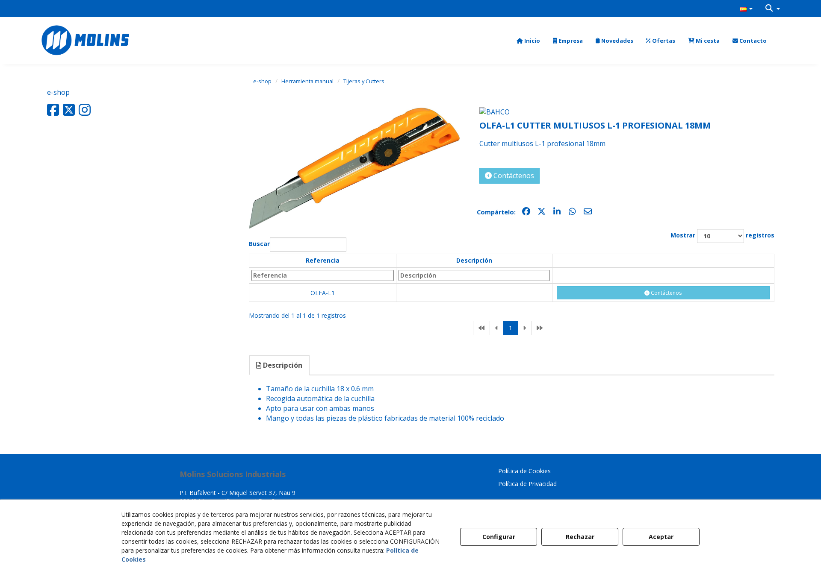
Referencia (323, 260)
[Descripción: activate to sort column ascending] (474, 275)
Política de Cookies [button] (524, 471)
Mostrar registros (722, 235)
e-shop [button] (58, 92)
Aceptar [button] (661, 537)
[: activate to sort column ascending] (663, 261)
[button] (746, 8)
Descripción (474, 260)
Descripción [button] (281, 365)
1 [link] (510, 328)
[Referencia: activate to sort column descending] (322, 275)
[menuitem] (746, 8)
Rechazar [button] (580, 537)
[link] (481, 328)
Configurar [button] (498, 537)
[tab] (279, 365)
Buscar (259, 244)
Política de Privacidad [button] (527, 484)
